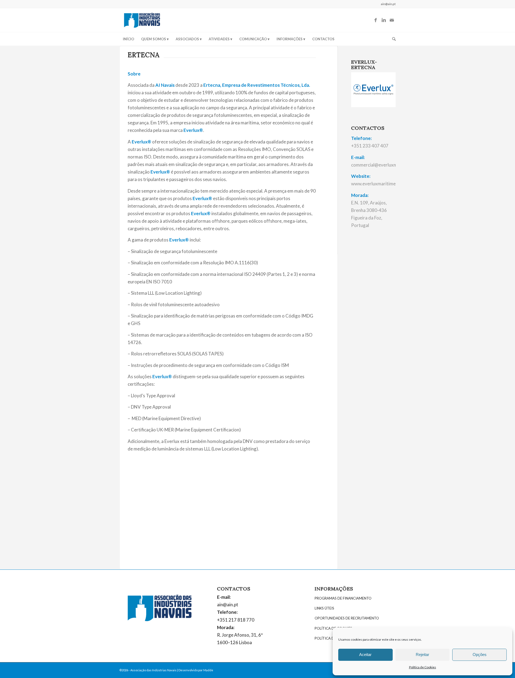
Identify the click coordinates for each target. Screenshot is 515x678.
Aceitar (365, 654)
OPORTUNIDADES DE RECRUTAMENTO (347, 618)
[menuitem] (128, 39)
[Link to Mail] (392, 20)
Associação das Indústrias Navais (153, 670)
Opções (480, 654)
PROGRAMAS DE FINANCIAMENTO (343, 598)
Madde (208, 670)
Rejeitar (422, 654)
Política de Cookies (422, 667)
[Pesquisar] (392, 39)
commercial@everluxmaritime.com (386, 165)
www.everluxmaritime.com (378, 183)
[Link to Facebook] (375, 20)
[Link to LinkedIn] (384, 20)
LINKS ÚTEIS (324, 608)
